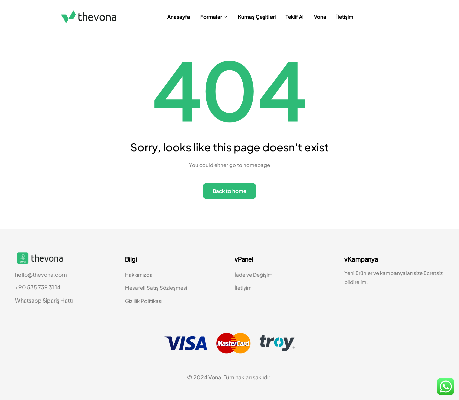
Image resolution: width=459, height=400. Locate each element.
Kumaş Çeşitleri (257, 16)
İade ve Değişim (254, 274)
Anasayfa (178, 16)
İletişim (344, 16)
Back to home (229, 191)
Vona (320, 16)
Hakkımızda (139, 274)
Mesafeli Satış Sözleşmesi (156, 287)
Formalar (211, 16)
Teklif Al (295, 16)
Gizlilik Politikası (143, 300)
